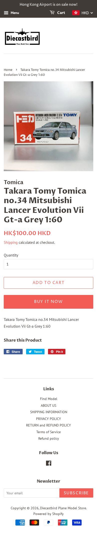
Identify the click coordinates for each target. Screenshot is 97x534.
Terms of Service (48, 432)
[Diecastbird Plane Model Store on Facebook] (48, 464)
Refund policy (48, 438)
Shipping (11, 242)
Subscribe (76, 493)
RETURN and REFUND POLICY (48, 425)
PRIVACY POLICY (48, 418)
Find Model (48, 399)
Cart (60, 12)
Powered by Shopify (48, 514)
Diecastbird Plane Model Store (63, 508)
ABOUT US (48, 405)
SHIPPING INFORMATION (48, 412)
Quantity (11, 255)
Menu (14, 12)
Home (8, 70)
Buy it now (48, 301)
